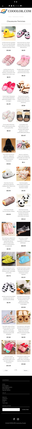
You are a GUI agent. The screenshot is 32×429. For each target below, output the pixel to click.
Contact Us (4, 398)
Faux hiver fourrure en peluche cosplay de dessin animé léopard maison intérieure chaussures (8, 157)
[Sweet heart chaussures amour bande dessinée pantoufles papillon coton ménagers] (9, 87)
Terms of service (5, 388)
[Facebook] (14, 419)
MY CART (19, 6)
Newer (26, 370)
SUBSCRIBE (25, 409)
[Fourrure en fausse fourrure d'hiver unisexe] (9, 200)
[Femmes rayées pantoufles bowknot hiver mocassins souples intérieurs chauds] (23, 173)
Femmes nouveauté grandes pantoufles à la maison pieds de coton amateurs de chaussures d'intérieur (23, 99)
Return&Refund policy (7, 387)
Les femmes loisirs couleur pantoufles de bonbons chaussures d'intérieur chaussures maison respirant (23, 271)
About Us (4, 397)
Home (9, 16)
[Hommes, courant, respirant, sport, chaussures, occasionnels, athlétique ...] (23, 229)
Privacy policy (5, 385)
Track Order (5, 403)
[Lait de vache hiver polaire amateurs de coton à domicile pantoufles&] (9, 287)
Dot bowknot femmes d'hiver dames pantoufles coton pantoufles (8, 126)
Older (5, 370)
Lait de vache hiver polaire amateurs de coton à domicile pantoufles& (8, 298)
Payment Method (6, 390)
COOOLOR (12, 423)
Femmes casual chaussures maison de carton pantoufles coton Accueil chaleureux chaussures (8, 359)
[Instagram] (18, 419)
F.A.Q (3, 401)
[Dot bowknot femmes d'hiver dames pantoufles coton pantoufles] (9, 115)
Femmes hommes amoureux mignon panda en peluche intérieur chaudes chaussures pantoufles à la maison (23, 213)
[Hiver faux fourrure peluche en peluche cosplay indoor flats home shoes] (9, 173)
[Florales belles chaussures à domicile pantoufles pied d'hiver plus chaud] (23, 60)
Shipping (4, 400)
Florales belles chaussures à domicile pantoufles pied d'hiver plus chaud (23, 71)
